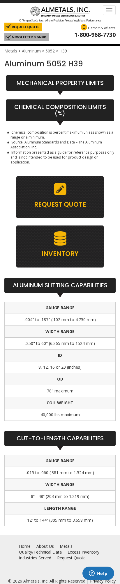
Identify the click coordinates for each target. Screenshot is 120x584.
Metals (10, 51)
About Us (45, 546)
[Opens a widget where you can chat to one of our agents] (98, 574)
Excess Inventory (83, 552)
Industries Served (35, 558)
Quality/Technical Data (40, 552)
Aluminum (31, 51)
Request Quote (71, 558)
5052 (50, 51)
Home (25, 546)
